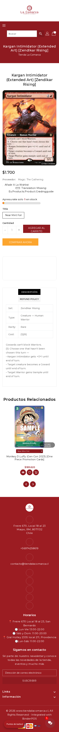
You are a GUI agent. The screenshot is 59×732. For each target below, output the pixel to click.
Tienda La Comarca (29, 54)
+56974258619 (29, 548)
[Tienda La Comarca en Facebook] (29, 572)
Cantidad (8, 223)
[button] (14, 724)
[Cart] (54, 33)
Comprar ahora (20, 242)
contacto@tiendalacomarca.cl (29, 563)
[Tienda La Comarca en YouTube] (29, 589)
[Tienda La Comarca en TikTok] (29, 605)
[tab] (29, 292)
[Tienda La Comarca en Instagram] (29, 581)
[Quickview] (23, 472)
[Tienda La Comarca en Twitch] (29, 597)
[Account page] (47, 33)
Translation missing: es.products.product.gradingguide (31, 189)
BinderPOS (29, 718)
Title (5, 208)
